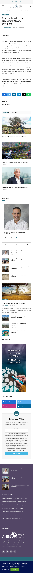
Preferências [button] (5, 569)
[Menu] (3, 6)
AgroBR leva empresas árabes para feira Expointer (15, 162)
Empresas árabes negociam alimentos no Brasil (14, 501)
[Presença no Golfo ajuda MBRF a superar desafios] (16, 175)
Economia (5, 299)
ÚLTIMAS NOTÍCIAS (7, 494)
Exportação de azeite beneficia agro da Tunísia (14, 136)
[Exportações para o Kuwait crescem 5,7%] (16, 291)
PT (12, 1)
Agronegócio (6, 14)
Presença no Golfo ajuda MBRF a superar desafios (14, 187)
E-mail (16, 428)
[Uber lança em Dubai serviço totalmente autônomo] (5, 318)
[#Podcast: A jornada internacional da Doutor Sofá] (5, 252)
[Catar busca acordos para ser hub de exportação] (5, 269)
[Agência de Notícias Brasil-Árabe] (17, 6)
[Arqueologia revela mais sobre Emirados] (5, 277)
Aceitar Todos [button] (14, 569)
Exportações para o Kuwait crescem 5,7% (14, 303)
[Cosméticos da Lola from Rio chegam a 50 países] (5, 333)
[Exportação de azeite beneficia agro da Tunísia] (16, 125)
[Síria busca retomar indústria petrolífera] (5, 325)
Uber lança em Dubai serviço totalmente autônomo (15, 515)
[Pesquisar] (30, 6)
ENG (16, 1)
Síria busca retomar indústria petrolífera (12, 518)
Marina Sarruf (7, 27)
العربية (19, 1)
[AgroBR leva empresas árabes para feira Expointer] (16, 150)
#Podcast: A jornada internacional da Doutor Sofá (14, 498)
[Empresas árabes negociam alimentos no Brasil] (5, 261)
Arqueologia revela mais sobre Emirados (12, 508)
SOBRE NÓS (5, 528)
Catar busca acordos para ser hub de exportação (14, 505)
